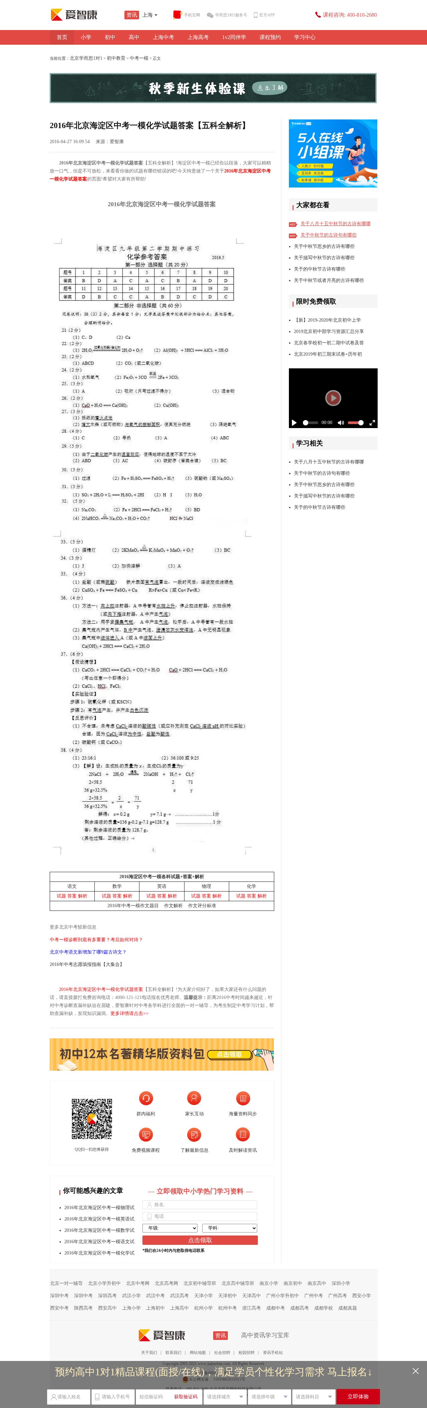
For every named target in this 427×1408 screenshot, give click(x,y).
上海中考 (163, 37)
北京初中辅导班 (199, 1283)
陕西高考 (83, 1308)
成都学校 (323, 1308)
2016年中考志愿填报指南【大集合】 (87, 964)
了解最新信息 (194, 1150)
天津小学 (203, 1295)
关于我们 (149, 1352)
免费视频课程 (146, 1150)
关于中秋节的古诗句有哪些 (329, 235)
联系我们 (173, 1352)
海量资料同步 (243, 1113)
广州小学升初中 (282, 1295)
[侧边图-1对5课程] (333, 153)
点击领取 (200, 1240)
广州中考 (313, 1295)
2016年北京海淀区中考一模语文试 (99, 1241)
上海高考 (198, 37)
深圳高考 (107, 1295)
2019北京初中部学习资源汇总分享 (329, 331)
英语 (161, 886)
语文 (72, 886)
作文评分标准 (202, 905)
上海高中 (179, 1308)
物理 (206, 886)
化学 (251, 886)
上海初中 (155, 1308)
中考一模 (139, 58)
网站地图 (198, 1352)
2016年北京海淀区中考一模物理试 (99, 1207)
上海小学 (131, 1308)
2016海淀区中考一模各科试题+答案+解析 (161, 876)
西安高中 (107, 1308)
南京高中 (317, 1283)
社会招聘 (222, 1352)
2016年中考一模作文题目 (133, 905)
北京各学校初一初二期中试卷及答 (329, 342)
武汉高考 (179, 1295)
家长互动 (194, 1113)
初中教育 (116, 58)
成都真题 (347, 1308)
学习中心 (305, 37)
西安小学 (361, 1295)
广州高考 (337, 1295)
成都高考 (299, 1308)
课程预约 (270, 37)
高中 (134, 37)
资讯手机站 (273, 1352)
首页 (62, 37)
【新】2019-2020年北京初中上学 (327, 320)
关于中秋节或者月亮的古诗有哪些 (329, 280)
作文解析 (173, 905)
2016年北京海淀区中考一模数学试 (99, 1230)
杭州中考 (227, 1308)
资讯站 (176, 1335)
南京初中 (293, 1283)
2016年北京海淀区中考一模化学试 (99, 1253)
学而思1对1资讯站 (88, 15)
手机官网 (192, 15)
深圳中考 (59, 1295)
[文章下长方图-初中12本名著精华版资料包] (162, 1049)
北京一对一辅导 (66, 1283)
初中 (110, 37)
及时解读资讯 (243, 1150)
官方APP (267, 15)
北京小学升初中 (104, 1283)
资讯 (131, 15)
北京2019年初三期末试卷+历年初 (328, 354)
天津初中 (227, 1295)
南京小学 (269, 1283)
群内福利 (145, 1113)
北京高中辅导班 (238, 1283)
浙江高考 (251, 1308)
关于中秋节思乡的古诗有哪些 (324, 246)
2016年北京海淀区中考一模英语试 (99, 1218)
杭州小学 (203, 1308)
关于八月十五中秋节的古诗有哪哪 (336, 223)
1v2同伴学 (234, 37)
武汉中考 (155, 1295)
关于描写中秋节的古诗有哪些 (324, 257)
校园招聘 (247, 1352)
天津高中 (251, 1295)
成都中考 (275, 1308)
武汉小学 (131, 1295)
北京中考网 (137, 1283)
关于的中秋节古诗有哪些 (319, 269)
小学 (86, 37)
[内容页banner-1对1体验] (214, 88)
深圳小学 (341, 1283)
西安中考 (59, 1308)
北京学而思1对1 (86, 58)
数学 (117, 886)
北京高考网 (166, 1283)
